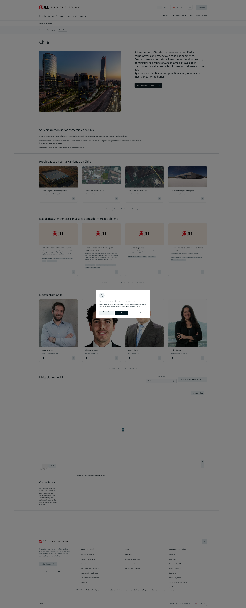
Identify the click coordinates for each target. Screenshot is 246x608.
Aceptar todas (121, 313)
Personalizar (140, 313)
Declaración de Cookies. (134, 307)
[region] (123, 304)
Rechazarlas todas (106, 313)
